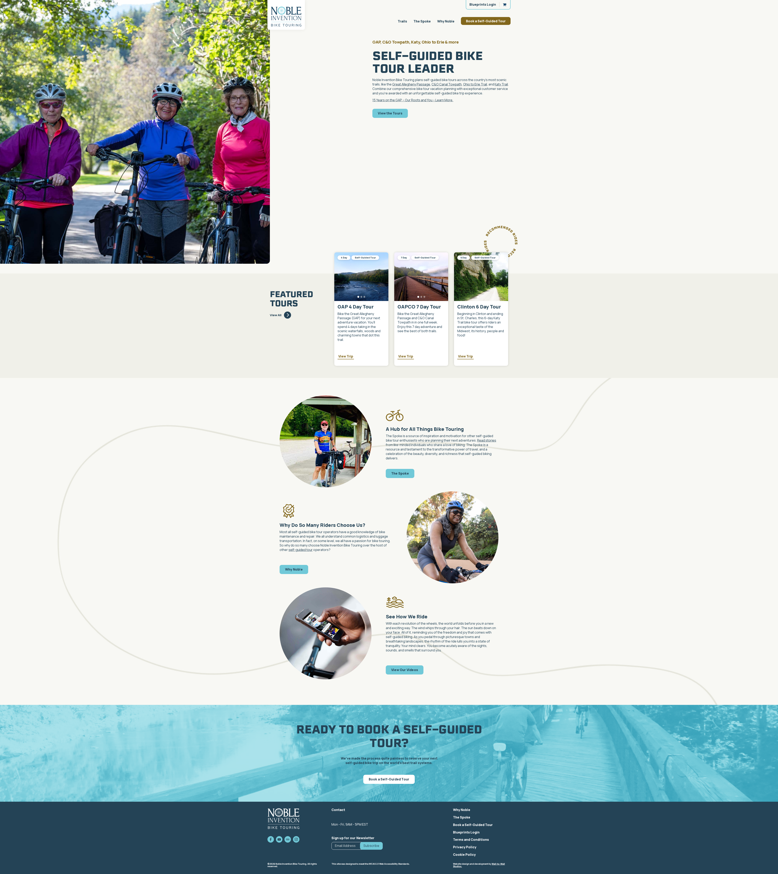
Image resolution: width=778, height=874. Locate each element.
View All (275, 315)
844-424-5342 (342, 816)
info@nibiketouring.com (349, 820)
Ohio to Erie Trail (475, 84)
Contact (338, 810)
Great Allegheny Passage (411, 84)
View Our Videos (404, 670)
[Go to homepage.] (286, 15)
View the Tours (390, 113)
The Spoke (422, 21)
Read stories (486, 440)
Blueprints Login (482, 4)
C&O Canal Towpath (447, 84)
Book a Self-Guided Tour (486, 21)
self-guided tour (301, 549)
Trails (402, 21)
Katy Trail (501, 84)
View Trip (345, 356)
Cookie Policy (464, 854)
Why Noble (445, 21)
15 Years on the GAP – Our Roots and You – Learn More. (412, 100)
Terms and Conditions (471, 839)
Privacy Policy (464, 847)
